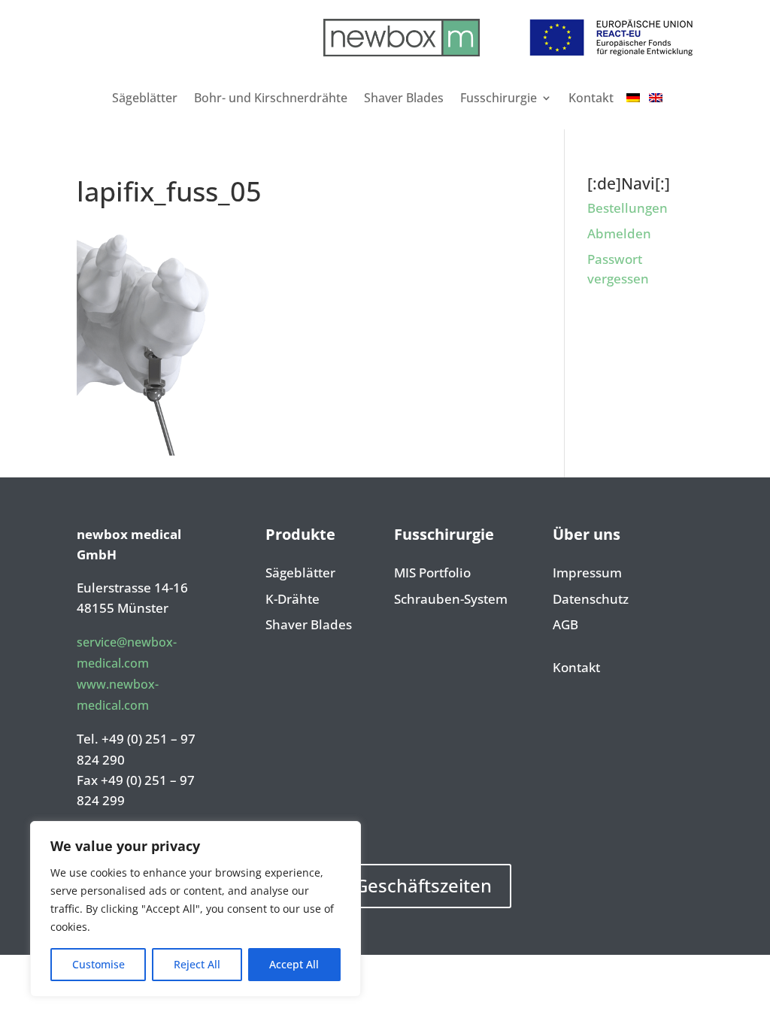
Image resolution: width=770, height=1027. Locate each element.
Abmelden (619, 233)
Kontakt (591, 97)
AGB (565, 625)
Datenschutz (591, 599)
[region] (195, 909)
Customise (98, 964)
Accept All (294, 964)
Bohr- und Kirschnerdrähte (270, 97)
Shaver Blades (404, 97)
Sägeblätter (144, 97)
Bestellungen (627, 208)
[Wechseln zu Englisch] (655, 98)
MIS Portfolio (432, 573)
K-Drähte (292, 599)
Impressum (587, 573)
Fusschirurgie (498, 97)
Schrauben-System (451, 599)
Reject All (197, 964)
